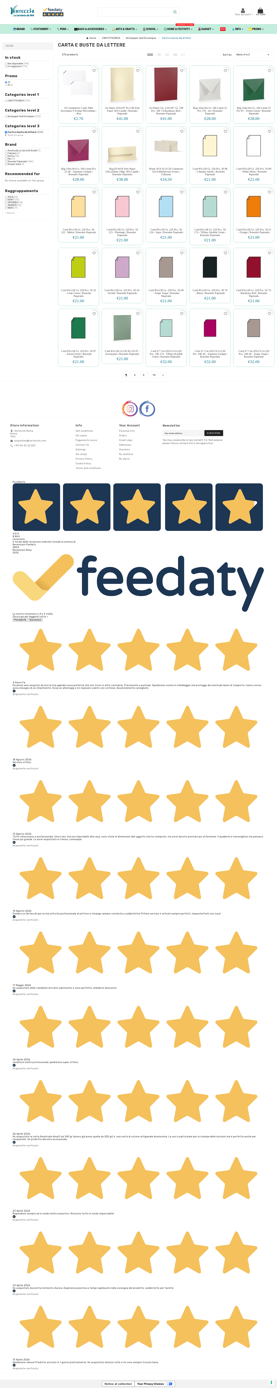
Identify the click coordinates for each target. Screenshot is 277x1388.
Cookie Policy (83, 463)
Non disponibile (18, 63)
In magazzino (17, 66)
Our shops (81, 454)
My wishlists (126, 454)
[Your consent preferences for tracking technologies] (271, 1382)
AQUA (13, 197)
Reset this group (15, 135)
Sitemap (81, 449)
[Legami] (223, 28)
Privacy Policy (84, 459)
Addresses (125, 445)
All (9, 82)
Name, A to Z (253, 55)
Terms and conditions (88, 468)
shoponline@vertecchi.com (30, 440)
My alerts (124, 459)
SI (10, 85)
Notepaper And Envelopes (24, 116)
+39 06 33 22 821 (25, 445)
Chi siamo (81, 435)
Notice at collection (118, 1383)
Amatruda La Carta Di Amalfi (24, 150)
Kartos (13, 156)
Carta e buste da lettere (25, 132)
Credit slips (125, 440)
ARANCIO (14, 205)
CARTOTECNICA (19, 100)
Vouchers (124, 449)
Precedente (20, 619)
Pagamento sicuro (86, 440)
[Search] (175, 12)
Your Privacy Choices (150, 1383)
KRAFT (13, 199)
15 (154, 375)
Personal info (127, 431)
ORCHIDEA (15, 202)
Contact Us (82, 445)
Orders (123, 435)
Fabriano (14, 153)
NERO (13, 208)
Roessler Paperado (20, 161)
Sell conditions (84, 431)
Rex (11, 158)
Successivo (35, 619)
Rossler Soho (16, 164)
